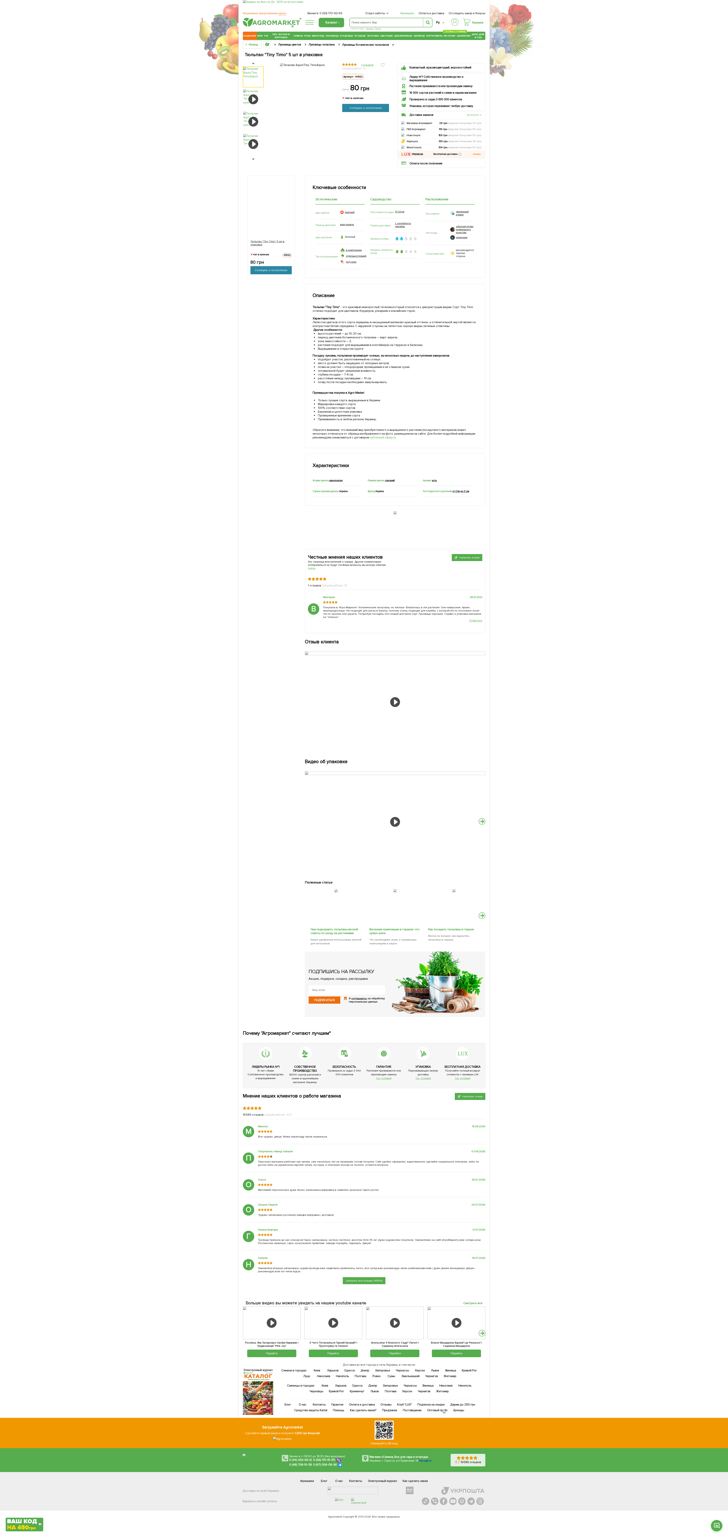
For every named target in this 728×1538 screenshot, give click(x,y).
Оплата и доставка (431, 13)
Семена (298, 35)
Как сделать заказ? (363, 1410)
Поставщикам (412, 1410)
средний (390, 480)
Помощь (338, 1410)
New (260, 35)
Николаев (323, 1376)
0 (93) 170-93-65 (331, 13)
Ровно (377, 1376)
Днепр (365, 1370)
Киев (317, 1370)
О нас (303, 1404)
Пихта (377, 28)
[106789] (454, 888)
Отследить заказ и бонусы (467, 13)
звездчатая (336, 480)
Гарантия (338, 1404)
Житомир (450, 1376)
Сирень (370, 28)
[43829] (336, 888)
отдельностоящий (356, 256)
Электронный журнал (382, 1481)
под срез (351, 261)
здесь (311, 568)
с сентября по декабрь (403, 225)
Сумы (391, 1376)
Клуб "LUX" (404, 1404)
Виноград (318, 35)
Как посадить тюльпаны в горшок (451, 929)
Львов (435, 1370)
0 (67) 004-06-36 (325, 1465)
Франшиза (407, 13)
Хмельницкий (411, 1376)
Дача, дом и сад (478, 36)
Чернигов (431, 1376)
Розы (307, 35)
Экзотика (373, 35)
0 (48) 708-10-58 (300, 1465)
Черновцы (316, 1391)
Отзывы (385, 1404)
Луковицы (332, 35)
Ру (438, 22)
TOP (266, 35)
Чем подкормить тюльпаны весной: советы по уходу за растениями (334, 931)
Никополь (342, 1376)
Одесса (349, 1370)
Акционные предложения (264, 13)
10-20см (399, 211)
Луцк (306, 1376)
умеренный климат (462, 213)
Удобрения (463, 35)
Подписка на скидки (431, 1404)
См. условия (383, 1078)
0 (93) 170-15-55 (324, 1460)
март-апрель (347, 224)
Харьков (333, 1370)
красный (350, 212)
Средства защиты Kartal (310, 1410)
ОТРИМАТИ (24, 1510)
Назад (253, 44)
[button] (460, 154)
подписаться (324, 1000)
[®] (271, 26)
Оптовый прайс (437, 1410)
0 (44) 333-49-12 (300, 1460)
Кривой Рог (469, 1370)
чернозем (461, 237)
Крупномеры (434, 35)
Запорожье (382, 1370)
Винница (450, 1370)
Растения (449, 35)
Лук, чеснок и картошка (281, 36)
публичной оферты (383, 437)
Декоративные (403, 35)
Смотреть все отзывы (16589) (364, 1280)
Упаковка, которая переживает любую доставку (441, 106)
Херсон (420, 1370)
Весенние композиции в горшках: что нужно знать (394, 931)
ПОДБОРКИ (249, 35)
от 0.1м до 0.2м (461, 491)
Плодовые (346, 35)
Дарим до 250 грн (462, 1404)
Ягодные (360, 35)
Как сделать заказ (415, 1481)
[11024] (395, 888)
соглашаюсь (359, 998)
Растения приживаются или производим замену (441, 86)
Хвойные (419, 35)
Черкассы (402, 1370)
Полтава (360, 1376)
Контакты (319, 1404)
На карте (425, 1461)
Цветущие (386, 35)
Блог (288, 1404)
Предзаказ (389, 1410)
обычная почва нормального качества (464, 229)
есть (434, 480)
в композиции (354, 250)
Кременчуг (357, 1391)
